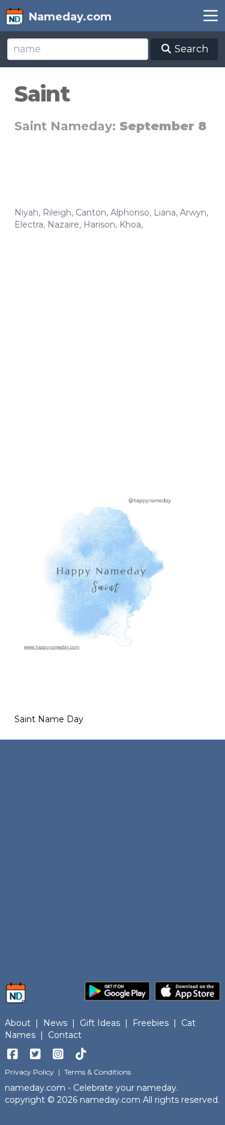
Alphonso (129, 212)
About (18, 1023)
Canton (91, 212)
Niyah (26, 212)
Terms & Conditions (97, 1071)
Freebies (151, 1023)
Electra (28, 224)
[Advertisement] (112, 349)
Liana (165, 212)
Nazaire (63, 224)
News (55, 1023)
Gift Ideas (100, 1023)
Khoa (130, 224)
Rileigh (57, 212)
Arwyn (193, 212)
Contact (65, 1035)
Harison (99, 224)
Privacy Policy (29, 1071)
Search (190, 49)
